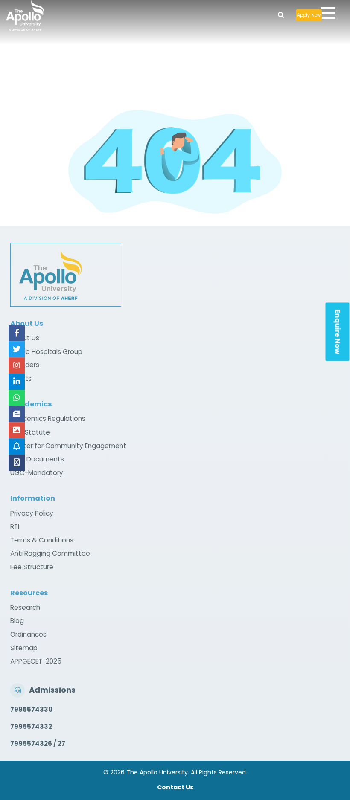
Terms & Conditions (41, 540)
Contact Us (175, 787)
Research (25, 607)
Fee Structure (31, 566)
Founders (24, 364)
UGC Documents (37, 459)
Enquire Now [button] (338, 332)
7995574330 (31, 709)
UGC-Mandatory (36, 472)
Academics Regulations (47, 418)
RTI (14, 526)
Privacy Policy (31, 513)
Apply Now (309, 15)
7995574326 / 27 (37, 743)
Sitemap (24, 647)
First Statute (30, 432)
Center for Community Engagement (68, 445)
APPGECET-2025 (35, 661)
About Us (24, 337)
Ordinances (28, 634)
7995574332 (31, 726)
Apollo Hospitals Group (46, 351)
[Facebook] (17, 333)
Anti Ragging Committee (50, 553)
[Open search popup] (281, 12)
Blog (17, 620)
